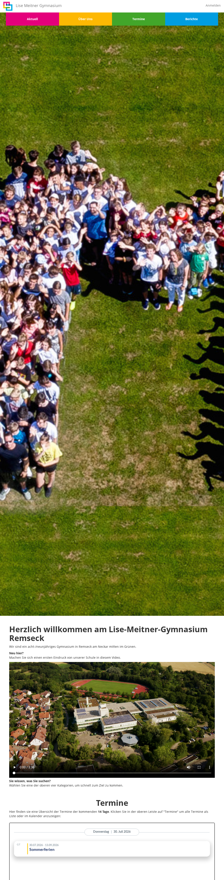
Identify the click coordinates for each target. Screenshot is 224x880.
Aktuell (32, 19)
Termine (138, 19)
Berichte (191, 19)
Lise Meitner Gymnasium (39, 5)
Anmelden (213, 5)
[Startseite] (7, 6)
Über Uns (85, 19)
